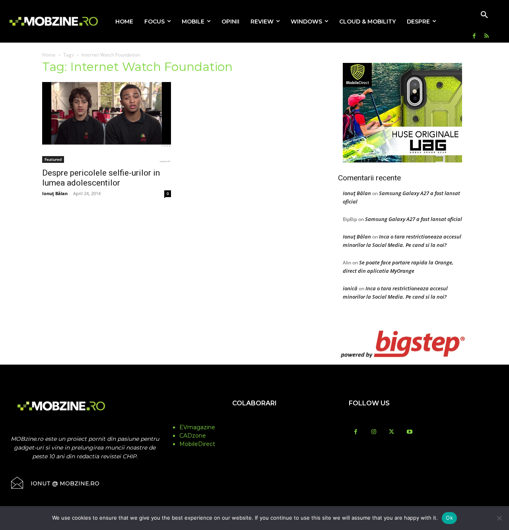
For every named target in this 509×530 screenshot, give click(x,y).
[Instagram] (374, 432)
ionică (350, 288)
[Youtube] (409, 432)
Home (49, 54)
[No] (499, 518)
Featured (53, 159)
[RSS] (486, 36)
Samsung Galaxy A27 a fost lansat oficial (413, 219)
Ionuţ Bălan (55, 193)
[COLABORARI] (254, 418)
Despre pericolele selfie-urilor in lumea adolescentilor (101, 178)
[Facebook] (474, 36)
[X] (391, 432)
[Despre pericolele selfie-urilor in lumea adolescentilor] (106, 122)
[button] (484, 15)
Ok (449, 517)
